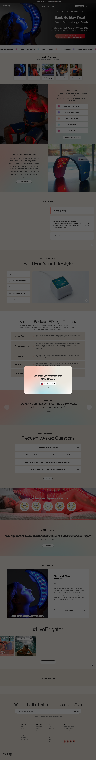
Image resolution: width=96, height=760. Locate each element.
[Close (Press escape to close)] (70, 368)
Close (48, 387)
